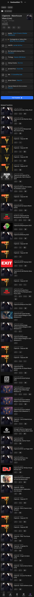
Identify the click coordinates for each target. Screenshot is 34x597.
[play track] (3, 33)
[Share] (19, 27)
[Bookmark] (14, 27)
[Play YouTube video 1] (2, 11)
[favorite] (4, 27)
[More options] (31, 33)
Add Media (9, 11)
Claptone (4, 7)
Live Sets (10, 7)
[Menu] (8, 2)
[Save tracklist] (9, 27)
